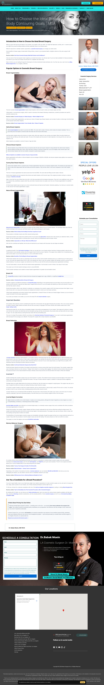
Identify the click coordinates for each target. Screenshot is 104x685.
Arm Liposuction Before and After (22, 633)
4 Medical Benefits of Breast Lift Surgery (23, 280)
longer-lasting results (11, 307)
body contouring (32, 492)
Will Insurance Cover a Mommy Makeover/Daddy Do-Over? (28, 475)
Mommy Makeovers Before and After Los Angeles (25, 646)
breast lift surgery (32, 282)
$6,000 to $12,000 (15, 176)
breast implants (14, 130)
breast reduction (43, 296)
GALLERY (51, 8)
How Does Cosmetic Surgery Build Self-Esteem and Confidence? (29, 55)
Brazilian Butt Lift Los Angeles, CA (22, 637)
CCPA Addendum (18, 650)
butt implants (33, 461)
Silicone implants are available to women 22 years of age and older (22, 154)
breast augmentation (20, 109)
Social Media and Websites (88, 69)
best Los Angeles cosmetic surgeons (44, 487)
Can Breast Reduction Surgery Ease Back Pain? (25, 364)
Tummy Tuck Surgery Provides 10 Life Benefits (25, 465)
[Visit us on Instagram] (62, 647)
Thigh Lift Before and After (20, 642)
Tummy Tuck (82, 85)
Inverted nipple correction (12, 405)
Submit (88, 255)
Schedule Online (21, 27)
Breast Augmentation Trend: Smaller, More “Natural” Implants (28, 123)
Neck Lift (81, 92)
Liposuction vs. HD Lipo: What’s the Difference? (25, 240)
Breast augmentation (85, 90)
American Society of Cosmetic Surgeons (44, 315)
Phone (5, 552)
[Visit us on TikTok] (64, 647)
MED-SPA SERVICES (42, 8)
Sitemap (16, 652)
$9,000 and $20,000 (53, 471)
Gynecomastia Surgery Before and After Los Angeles (26, 640)
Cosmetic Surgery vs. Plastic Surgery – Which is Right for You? (29, 116)
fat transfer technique (24, 250)
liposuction (43, 236)
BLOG (63, 8)
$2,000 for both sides (33, 419)
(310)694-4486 (10, 495)
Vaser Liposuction (84, 81)
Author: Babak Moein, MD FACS (88, 66)
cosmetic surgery (49, 493)
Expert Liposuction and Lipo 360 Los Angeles (24, 639)
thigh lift (41, 461)
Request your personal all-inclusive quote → (18, 518)
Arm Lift (81, 94)
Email (5, 547)
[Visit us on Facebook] (54, 647)
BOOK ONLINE (90, 8)
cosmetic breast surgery (37, 48)
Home (7, 30)
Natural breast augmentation (13, 227)
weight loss (61, 276)
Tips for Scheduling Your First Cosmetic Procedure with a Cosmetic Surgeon (32, 489)
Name (5, 541)
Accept (82, 682)
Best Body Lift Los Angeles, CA (21, 635)
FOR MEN (33, 8)
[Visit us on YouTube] (59, 647)
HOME (12, 8)
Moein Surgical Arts (67, 487)
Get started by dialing (66, 493)
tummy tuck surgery (18, 461)
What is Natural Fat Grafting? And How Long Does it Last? (27, 231)
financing (16, 493)
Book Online (29, 27)
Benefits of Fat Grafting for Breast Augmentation (25, 256)
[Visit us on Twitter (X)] (57, 647)
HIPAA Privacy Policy (19, 648)
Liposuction (82, 79)
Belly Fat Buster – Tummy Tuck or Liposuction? (25, 468)
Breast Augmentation (14, 30)
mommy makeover (34, 471)
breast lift (10, 276)
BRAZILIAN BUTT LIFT (85, 88)
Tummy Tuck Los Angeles (20, 644)
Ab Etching (82, 83)
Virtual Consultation (11, 27)
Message (6, 557)
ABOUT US (17, 8)
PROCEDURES (25, 8)
